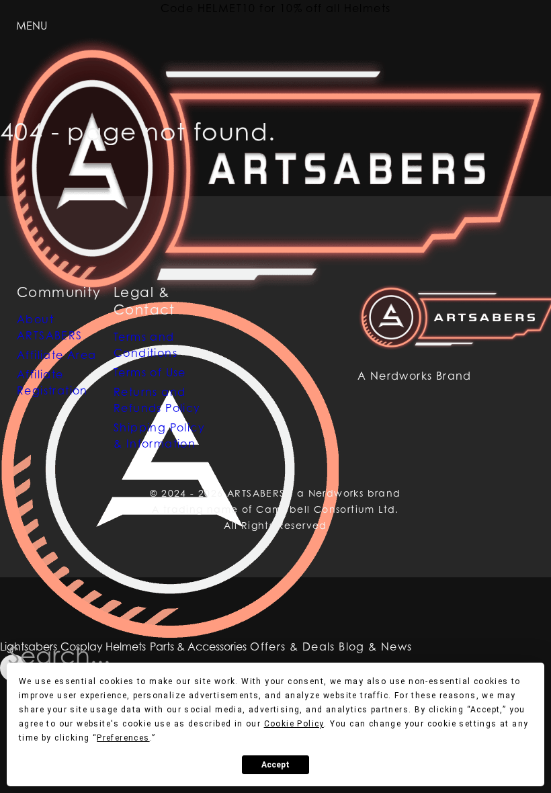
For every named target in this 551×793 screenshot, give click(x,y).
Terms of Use (150, 372)
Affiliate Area (57, 355)
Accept (275, 764)
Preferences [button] (123, 738)
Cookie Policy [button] (294, 723)
